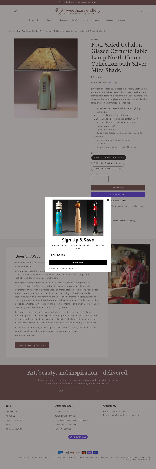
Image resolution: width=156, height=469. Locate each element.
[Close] (108, 200)
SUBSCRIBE (78, 262)
